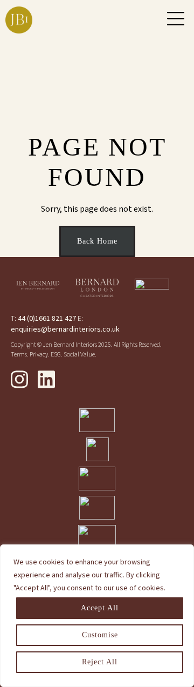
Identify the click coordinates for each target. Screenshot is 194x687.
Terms (19, 354)
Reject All (99, 662)
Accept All (100, 608)
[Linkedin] (46, 379)
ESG (56, 354)
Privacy (39, 354)
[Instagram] (19, 379)
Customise (100, 635)
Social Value (79, 354)
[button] (176, 20)
